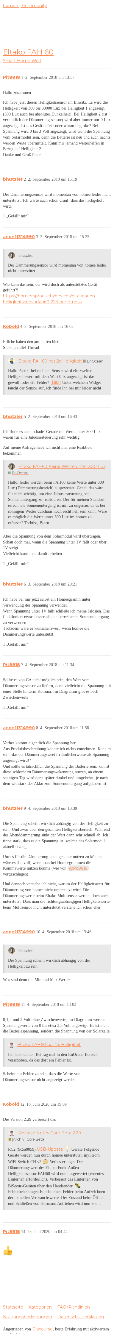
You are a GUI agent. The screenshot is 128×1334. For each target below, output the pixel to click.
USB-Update (50, 1149)
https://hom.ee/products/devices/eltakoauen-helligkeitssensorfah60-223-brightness (49, 298)
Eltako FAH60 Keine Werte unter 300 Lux (61, 466)
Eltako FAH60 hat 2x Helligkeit (50, 361)
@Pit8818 (78, 868)
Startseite (13, 1307)
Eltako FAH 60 (28, 51)
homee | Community (25, 5)
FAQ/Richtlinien (73, 1307)
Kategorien (40, 1307)
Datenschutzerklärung (80, 1316)
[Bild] (55, 382)
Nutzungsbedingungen (27, 1316)
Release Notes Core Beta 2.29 (49, 1133)
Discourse (42, 1329)
